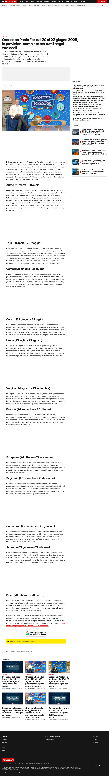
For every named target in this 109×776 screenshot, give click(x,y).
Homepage (5, 736)
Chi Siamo (95, 739)
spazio (72, 5)
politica (43, 5)
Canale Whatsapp (49, 739)
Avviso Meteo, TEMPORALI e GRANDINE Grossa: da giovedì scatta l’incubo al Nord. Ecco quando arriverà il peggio (88, 87)
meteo (3, 750)
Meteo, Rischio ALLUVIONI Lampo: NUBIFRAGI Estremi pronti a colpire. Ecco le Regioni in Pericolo (88, 97)
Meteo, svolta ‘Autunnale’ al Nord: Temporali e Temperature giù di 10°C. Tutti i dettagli (87, 105)
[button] (3, 2)
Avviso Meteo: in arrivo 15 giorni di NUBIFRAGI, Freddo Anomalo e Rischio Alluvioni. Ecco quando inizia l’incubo (88, 92)
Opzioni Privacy (22, 772)
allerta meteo (5, 745)
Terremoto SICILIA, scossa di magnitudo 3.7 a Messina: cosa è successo (87, 119)
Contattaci (95, 742)
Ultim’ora (4, 5)
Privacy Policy (5, 772)
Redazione (95, 736)
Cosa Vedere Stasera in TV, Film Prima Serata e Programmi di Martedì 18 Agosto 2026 (87, 101)
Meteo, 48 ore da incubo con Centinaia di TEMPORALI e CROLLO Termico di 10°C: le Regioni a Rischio (88, 114)
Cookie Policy (14, 772)
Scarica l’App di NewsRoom (52, 736)
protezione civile (58, 5)
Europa (24, 5)
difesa (49, 5)
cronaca (4, 747)
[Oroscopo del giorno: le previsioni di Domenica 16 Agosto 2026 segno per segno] (59, 698)
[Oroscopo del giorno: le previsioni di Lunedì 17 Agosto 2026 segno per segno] (12, 698)
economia (36, 5)
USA (30, 5)
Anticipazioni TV (81, 5)
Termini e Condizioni (33, 772)
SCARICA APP (101, 1)
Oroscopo (5, 36)
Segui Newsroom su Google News (22, 641)
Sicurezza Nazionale (15, 5)
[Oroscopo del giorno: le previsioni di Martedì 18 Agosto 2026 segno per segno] (12, 667)
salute (66, 5)
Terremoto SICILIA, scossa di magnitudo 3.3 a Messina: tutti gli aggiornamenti (87, 109)
